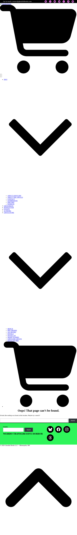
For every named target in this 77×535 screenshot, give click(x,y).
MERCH (10, 329)
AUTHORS (7, 211)
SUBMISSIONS (13, 201)
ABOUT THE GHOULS (15, 197)
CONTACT (11, 199)
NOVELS (11, 334)
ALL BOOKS (12, 332)
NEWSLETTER (9, 207)
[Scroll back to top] (38, 534)
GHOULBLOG (8, 206)
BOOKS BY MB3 (13, 340)
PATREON (11, 204)
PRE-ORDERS (12, 330)
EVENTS (7, 209)
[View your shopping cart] (38, 73)
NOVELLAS (12, 335)
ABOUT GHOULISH (14, 195)
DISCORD (11, 202)
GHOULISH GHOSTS (15, 339)
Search (73, 420)
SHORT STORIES (13, 337)
